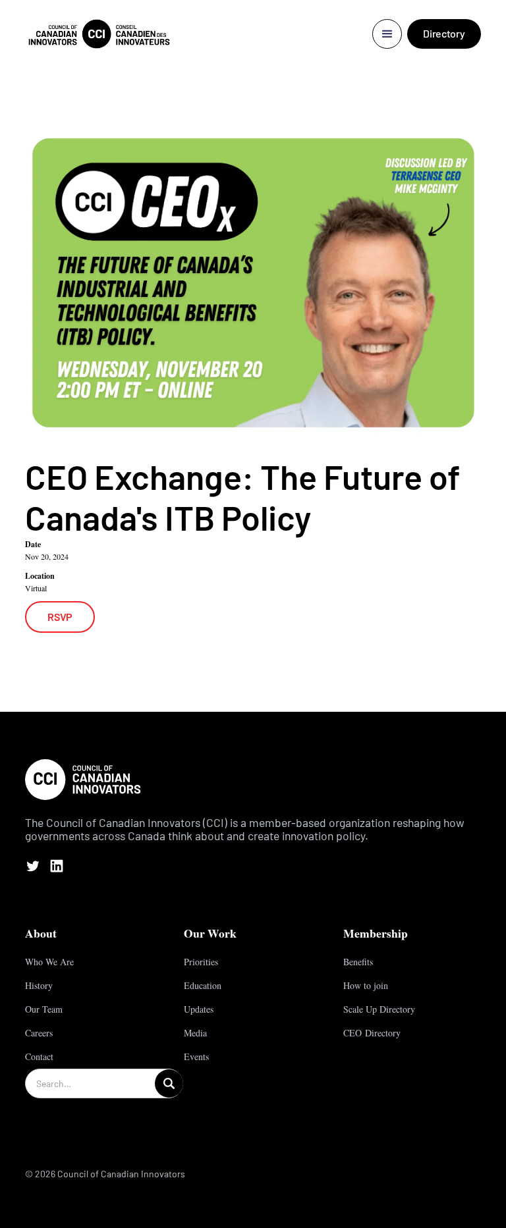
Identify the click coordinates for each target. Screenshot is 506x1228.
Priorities (201, 961)
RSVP (59, 616)
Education (202, 985)
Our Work (210, 933)
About (41, 933)
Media (195, 1033)
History (39, 985)
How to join (365, 985)
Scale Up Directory (379, 1009)
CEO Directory (372, 1033)
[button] (387, 34)
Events (196, 1056)
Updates (198, 1009)
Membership (375, 933)
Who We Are (49, 961)
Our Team (44, 1009)
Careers (39, 1033)
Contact (39, 1056)
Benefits (358, 961)
